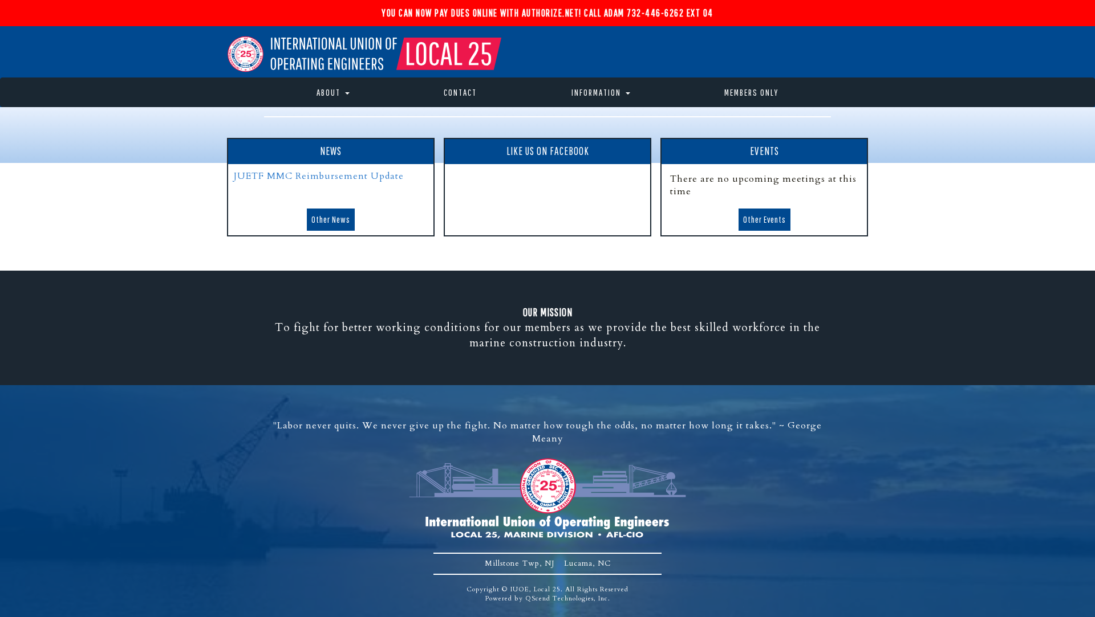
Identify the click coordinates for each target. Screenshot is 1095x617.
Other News (330, 219)
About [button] (328, 92)
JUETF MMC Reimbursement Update (319, 176)
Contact (460, 92)
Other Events (764, 219)
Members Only (751, 92)
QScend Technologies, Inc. (567, 598)
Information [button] (596, 92)
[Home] (366, 53)
